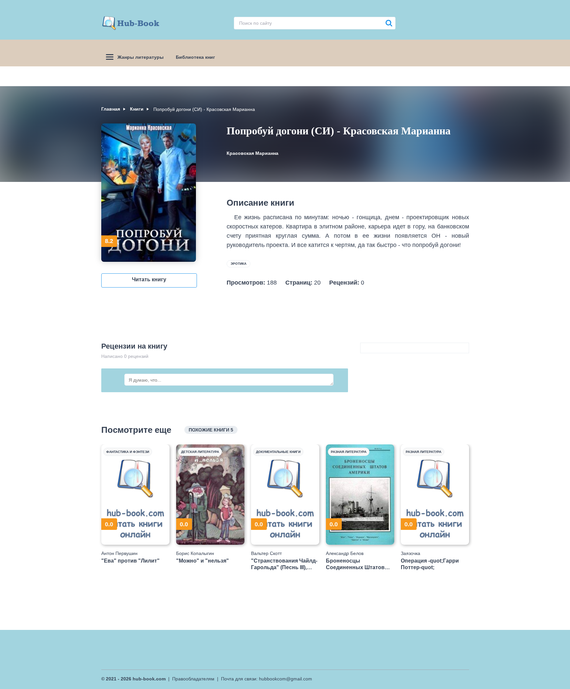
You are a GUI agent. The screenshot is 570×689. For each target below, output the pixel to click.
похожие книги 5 (211, 429)
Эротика (238, 263)
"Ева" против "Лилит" (130, 561)
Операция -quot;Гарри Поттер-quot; (430, 564)
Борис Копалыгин (195, 553)
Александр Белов (345, 553)
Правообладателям (193, 678)
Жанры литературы (140, 57)
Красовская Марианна (252, 153)
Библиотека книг (195, 57)
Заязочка (410, 553)
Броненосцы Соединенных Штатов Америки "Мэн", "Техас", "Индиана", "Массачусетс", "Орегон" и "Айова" (359, 564)
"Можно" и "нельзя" (202, 561)
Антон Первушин (119, 553)
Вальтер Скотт (266, 553)
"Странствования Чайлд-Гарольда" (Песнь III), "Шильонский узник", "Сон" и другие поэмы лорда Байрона (284, 564)
